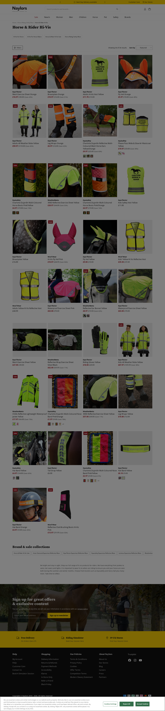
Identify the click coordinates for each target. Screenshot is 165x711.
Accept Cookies (142, 704)
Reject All (126, 704)
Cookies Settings (110, 704)
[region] (82, 704)
